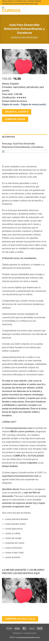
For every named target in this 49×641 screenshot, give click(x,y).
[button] (25, 10)
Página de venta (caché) (33, 104)
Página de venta (10, 104)
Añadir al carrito (17, 112)
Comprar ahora (15, 119)
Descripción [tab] (8, 137)
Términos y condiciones (24, 633)
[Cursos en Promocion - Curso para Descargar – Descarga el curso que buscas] (11, 10)
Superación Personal (24, 37)
